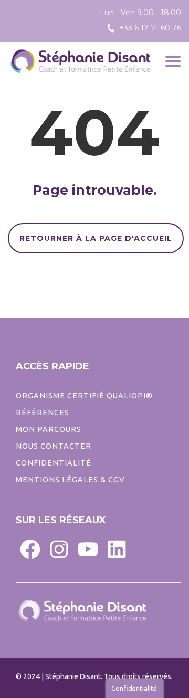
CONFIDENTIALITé (53, 463)
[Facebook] (30, 549)
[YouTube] (88, 549)
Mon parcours (48, 429)
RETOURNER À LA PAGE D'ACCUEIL (95, 238)
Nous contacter (53, 446)
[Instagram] (59, 549)
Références (42, 412)
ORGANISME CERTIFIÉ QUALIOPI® (84, 396)
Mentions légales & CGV (70, 479)
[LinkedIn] (117, 549)
